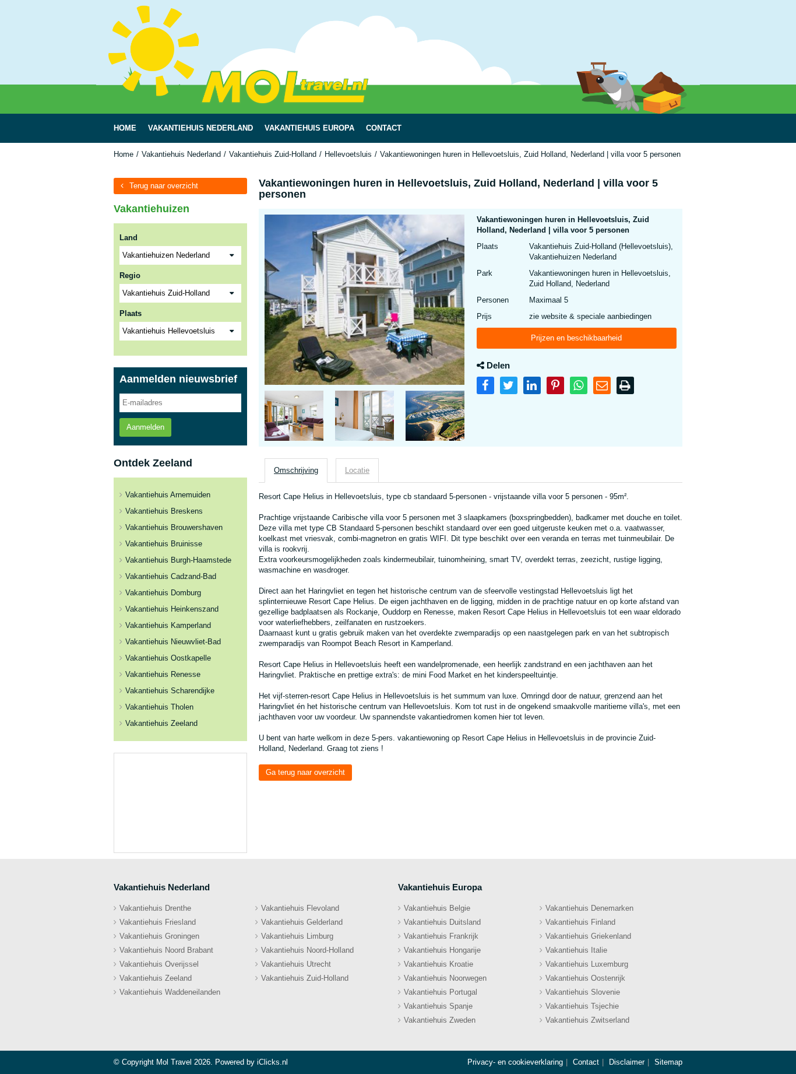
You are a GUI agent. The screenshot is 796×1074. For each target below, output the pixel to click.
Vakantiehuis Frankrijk (441, 936)
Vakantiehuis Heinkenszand (172, 609)
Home (123, 154)
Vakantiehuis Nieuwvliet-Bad (173, 641)
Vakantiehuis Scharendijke (169, 690)
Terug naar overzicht (163, 185)
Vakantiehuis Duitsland (442, 922)
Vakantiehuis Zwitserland (587, 1020)
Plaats (130, 313)
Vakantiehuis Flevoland (300, 908)
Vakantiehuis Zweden (440, 1020)
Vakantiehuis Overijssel (159, 964)
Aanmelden (145, 427)
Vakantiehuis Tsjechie (582, 1006)
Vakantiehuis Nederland (181, 154)
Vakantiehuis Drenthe (155, 908)
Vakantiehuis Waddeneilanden (169, 992)
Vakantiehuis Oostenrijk (585, 978)
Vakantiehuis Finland (580, 922)
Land (128, 237)
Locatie (357, 470)
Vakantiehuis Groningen (159, 936)
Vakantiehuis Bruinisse (163, 543)
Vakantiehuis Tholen (159, 707)
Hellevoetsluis (348, 154)
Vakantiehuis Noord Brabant (166, 950)
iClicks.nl (272, 1062)
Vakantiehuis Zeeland (161, 723)
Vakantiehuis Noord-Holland (307, 950)
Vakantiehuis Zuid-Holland (272, 154)
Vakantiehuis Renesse (162, 674)
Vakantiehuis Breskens (164, 511)
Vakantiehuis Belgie (437, 908)
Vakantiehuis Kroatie (438, 964)
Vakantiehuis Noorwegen (445, 978)
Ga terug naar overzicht (305, 772)
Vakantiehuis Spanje (438, 1006)
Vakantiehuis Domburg (163, 592)
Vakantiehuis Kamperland (168, 625)
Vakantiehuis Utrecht (296, 964)
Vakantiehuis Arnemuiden (167, 494)
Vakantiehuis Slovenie (582, 992)
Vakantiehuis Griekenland (588, 936)
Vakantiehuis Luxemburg (586, 964)
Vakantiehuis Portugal (440, 992)
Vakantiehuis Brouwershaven (174, 527)
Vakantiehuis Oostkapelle (168, 658)
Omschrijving (296, 470)
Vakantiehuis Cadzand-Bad (170, 576)
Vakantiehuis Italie (576, 950)
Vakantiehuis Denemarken (589, 908)
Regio (129, 275)
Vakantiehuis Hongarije (442, 950)
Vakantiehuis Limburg (297, 936)
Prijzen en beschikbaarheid (576, 338)
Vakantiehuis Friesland (157, 922)
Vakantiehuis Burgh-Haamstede (178, 560)
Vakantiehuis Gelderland (302, 922)
